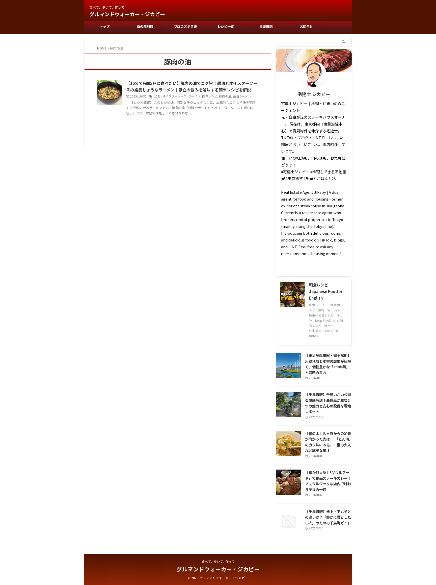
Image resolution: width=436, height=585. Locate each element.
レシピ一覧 (225, 26)
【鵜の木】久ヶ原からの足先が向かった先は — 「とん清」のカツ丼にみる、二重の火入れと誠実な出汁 (328, 442)
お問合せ (306, 26)
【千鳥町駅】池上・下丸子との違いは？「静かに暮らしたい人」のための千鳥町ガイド (328, 517)
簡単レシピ (209, 96)
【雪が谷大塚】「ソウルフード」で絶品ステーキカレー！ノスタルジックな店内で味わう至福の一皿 (328, 481)
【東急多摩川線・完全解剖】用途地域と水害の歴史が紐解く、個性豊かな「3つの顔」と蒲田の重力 (328, 364)
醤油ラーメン (242, 96)
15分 (157, 96)
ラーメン (194, 96)
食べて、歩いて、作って (218, 561)
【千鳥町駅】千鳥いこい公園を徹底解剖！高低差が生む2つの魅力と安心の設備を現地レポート (328, 403)
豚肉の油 (225, 96)
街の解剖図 (145, 26)
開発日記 (265, 26)
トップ (105, 26)
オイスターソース (174, 96)
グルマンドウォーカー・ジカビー (127, 14)
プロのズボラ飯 (185, 26)
